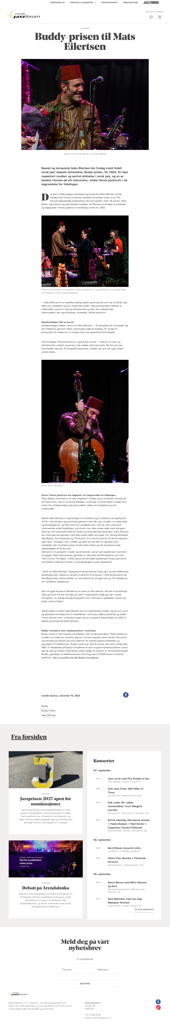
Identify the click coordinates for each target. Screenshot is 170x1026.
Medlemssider (130, 2)
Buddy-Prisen (48, 710)
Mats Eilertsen (48, 715)
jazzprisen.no (57, 2)
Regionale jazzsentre (81, 2)
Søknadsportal (109, 2)
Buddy (44, 706)
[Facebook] (158, 1003)
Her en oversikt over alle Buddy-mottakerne (75, 657)
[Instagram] (158, 1009)
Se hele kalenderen (144, 909)
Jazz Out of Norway (154, 12)
